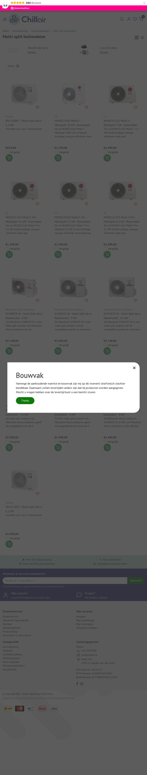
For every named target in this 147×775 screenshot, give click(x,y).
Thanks (25, 400)
